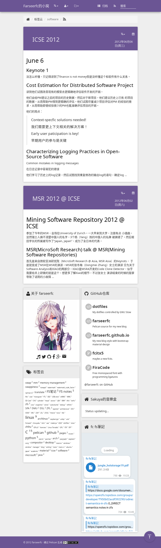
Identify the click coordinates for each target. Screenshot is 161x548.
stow (73, 423)
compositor (37, 442)
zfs (27, 404)
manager (36, 447)
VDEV (27, 413)
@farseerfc (91, 384)
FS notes (66, 391)
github (53, 432)
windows (67, 443)
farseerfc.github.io (110, 335)
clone (46, 405)
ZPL (49, 408)
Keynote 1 (37, 70)
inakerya (54, 423)
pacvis (41, 439)
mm (36, 382)
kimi (44, 423)
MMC (69, 397)
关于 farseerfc (42, 293)
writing (49, 447)
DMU (35, 408)
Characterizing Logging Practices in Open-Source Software (73, 154)
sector (53, 401)
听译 (61, 423)
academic (35, 451)
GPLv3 (36, 427)
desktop (50, 442)
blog (43, 447)
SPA (28, 408)
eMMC (63, 397)
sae (48, 423)
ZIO (73, 409)
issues (71, 434)
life (63, 413)
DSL (43, 408)
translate (40, 392)
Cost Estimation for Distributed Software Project (79, 85)
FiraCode (101, 367)
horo (59, 413)
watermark (52, 387)
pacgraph (64, 439)
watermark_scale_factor (66, 387)
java (41, 455)
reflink (69, 405)
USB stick (56, 397)
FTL (45, 397)
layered (56, 409)
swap (29, 382)
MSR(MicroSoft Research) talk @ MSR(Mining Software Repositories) (75, 252)
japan (27, 451)
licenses (43, 427)
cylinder (41, 401)
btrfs (73, 401)
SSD (49, 397)
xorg (27, 443)
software (63, 450)
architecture (65, 409)
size (31, 397)
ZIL (42, 413)
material (45, 450)
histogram (38, 397)
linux (31, 417)
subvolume (54, 405)
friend (53, 413)
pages (63, 433)
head (47, 401)
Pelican (53, 542)
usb (68, 419)
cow (33, 405)
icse (54, 450)
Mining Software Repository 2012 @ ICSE (75, 223)
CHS (35, 401)
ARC (33, 413)
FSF (66, 427)
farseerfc (101, 320)
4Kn (68, 401)
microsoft (31, 455)
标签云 (38, 19)
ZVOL (47, 413)
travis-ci (62, 447)
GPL (62, 427)
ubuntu (69, 447)
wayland (72, 439)
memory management (53, 382)
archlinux (43, 418)
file (27, 397)
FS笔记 (53, 391)
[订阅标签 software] (64, 19)
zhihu (29, 426)
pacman (48, 439)
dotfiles (66, 423)
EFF (70, 427)
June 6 (35, 60)
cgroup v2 (29, 393)
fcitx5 (97, 353)
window (28, 447)
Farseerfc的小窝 (36, 6)
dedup (63, 405)
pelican (39, 432)
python (31, 438)
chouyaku (37, 423)
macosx (59, 443)
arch (56, 438)
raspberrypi (54, 419)
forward (28, 423)
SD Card (28, 401)
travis (55, 447)
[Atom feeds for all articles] (115, 6)
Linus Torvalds (53, 427)
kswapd (43, 387)
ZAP (38, 413)
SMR (64, 401)
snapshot (39, 405)
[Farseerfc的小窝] (28, 19)
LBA (59, 401)
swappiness (32, 387)
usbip (62, 419)
